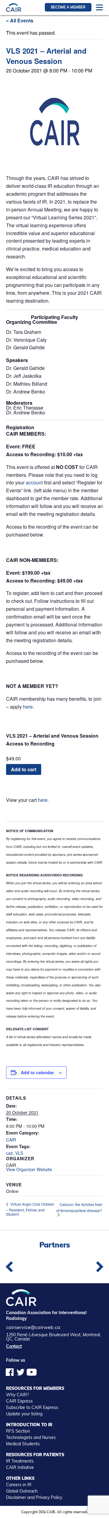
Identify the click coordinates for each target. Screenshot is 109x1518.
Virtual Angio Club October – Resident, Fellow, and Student (30, 1209)
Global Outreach (22, 1491)
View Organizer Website (29, 1169)
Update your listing (24, 1414)
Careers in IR (18, 1484)
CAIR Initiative (20, 1467)
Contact (14, 1346)
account (34, 482)
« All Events (19, 20)
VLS (19, 1153)
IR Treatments (20, 1461)
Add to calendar (37, 1072)
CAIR (11, 1140)
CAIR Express (19, 1401)
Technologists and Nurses (31, 1437)
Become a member (68, 7)
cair (9, 1153)
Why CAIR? (17, 1394)
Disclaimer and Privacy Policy (34, 1497)
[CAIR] (13, 7)
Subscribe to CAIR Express (32, 1407)
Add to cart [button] (23, 769)
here (28, 706)
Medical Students (23, 1444)
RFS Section (18, 1431)
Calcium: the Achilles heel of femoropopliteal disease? (79, 1207)
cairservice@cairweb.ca (33, 1327)
